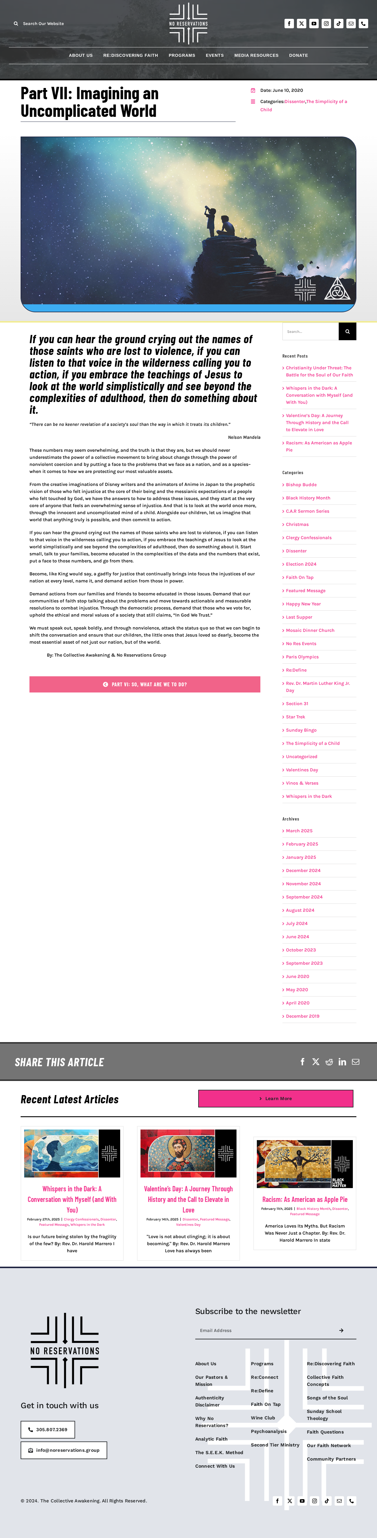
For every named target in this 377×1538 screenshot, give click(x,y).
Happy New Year (303, 604)
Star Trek (295, 717)
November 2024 (303, 883)
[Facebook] (302, 1062)
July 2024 (296, 923)
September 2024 (304, 897)
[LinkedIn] (342, 1062)
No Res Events (301, 643)
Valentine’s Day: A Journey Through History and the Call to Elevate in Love (317, 422)
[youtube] (314, 23)
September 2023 (304, 963)
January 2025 (301, 857)
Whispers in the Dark (309, 796)
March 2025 (299, 830)
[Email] (355, 1062)
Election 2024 (301, 564)
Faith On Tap (300, 577)
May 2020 (297, 989)
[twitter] (301, 23)
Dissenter (295, 101)
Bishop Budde (301, 484)
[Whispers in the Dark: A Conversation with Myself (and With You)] (72, 1153)
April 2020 (298, 1003)
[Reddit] (329, 1062)
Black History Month (308, 498)
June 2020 (297, 976)
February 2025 (302, 844)
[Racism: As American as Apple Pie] (305, 1164)
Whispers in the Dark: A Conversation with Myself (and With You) (319, 395)
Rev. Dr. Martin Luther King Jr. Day (318, 686)
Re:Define (296, 670)
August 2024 (300, 910)
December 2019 (303, 1016)
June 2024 (297, 936)
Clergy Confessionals (309, 537)
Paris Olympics (302, 657)
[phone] (363, 23)
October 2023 (301, 950)
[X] (316, 1062)
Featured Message (305, 590)
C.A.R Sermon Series (307, 511)
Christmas (297, 524)
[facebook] (289, 23)
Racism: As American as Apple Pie (305, 1199)
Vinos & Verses (302, 783)
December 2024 (303, 870)
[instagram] (326, 23)
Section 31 (297, 703)
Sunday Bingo (301, 730)
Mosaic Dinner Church (310, 630)
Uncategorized (302, 756)
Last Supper (299, 617)
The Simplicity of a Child (313, 743)
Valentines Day (302, 770)
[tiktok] (338, 23)
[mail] (351, 23)
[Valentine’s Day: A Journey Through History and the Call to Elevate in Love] (188, 1153)
